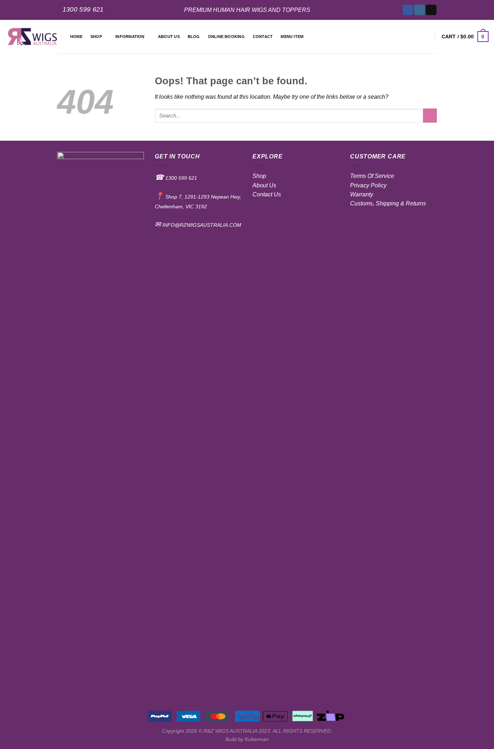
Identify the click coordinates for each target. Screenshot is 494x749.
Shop (96, 36)
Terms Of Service (372, 176)
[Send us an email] (431, 10)
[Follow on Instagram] (419, 10)
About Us (264, 185)
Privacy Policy (368, 185)
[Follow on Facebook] (408, 10)
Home (76, 36)
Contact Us (266, 194)
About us (169, 36)
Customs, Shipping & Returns (388, 203)
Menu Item (292, 36)
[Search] (425, 36)
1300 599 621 (180, 178)
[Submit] (430, 115)
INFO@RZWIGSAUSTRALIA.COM (201, 225)
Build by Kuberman (247, 739)
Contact (263, 36)
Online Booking (226, 36)
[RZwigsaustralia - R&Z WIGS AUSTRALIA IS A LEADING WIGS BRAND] (32, 36)
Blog (194, 36)
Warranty (361, 194)
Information (129, 36)
